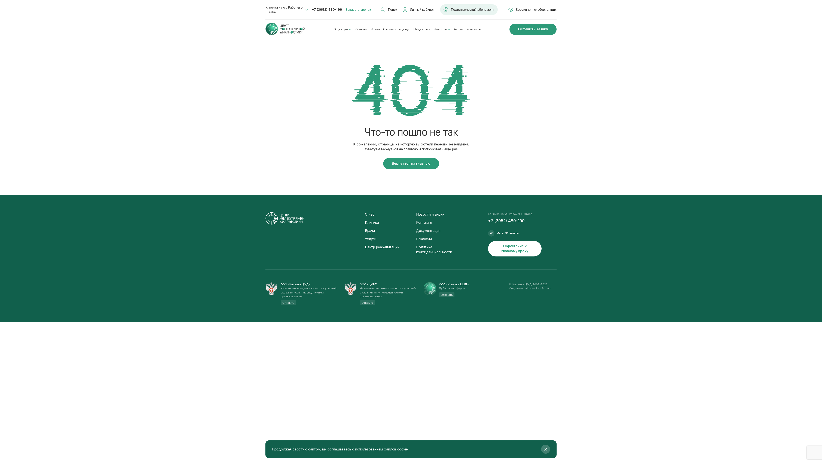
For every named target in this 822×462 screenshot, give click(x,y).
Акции (458, 29)
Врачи (375, 29)
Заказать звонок (358, 9)
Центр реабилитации (382, 247)
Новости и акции (430, 214)
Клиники (361, 29)
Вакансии (424, 239)
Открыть (288, 302)
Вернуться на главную (411, 163)
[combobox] (286, 10)
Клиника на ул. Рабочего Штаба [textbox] (284, 9)
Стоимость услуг (396, 29)
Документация (428, 230)
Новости (440, 29)
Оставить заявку (533, 29)
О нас (369, 214)
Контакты (473, 29)
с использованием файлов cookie (380, 449)
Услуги (370, 239)
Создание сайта (520, 288)
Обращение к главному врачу (514, 248)
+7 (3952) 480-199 (327, 9)
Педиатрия (421, 29)
